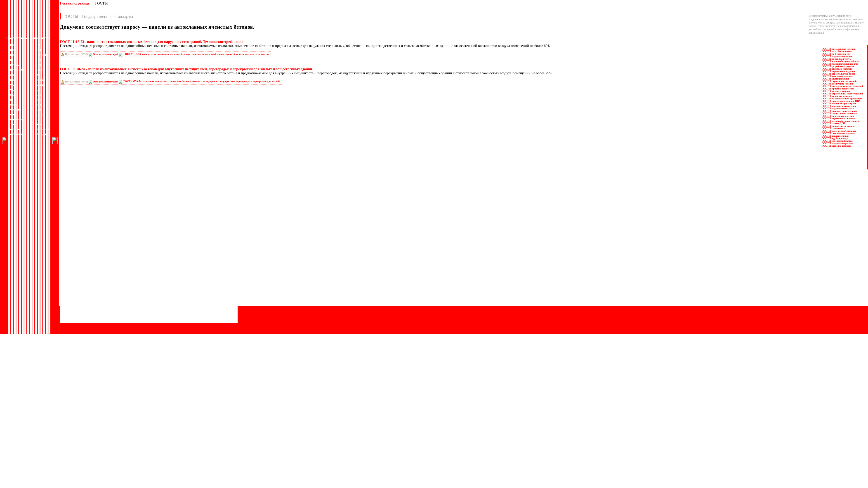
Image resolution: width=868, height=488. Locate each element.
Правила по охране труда (163, 256)
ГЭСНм (14, 65)
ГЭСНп (41, 65)
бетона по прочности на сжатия (251, 54)
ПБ (38, 90)
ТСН (39, 124)
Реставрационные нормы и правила (169, 270)
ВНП (39, 45)
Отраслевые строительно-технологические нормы (89, 314)
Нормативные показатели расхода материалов (87, 304)
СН (12, 114)
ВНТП (13, 50)
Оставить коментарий (105, 54)
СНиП (40, 114)
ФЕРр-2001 (43, 134)
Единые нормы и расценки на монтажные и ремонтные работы (96, 290)
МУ (39, 75)
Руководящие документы (163, 263)
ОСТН (14, 90)
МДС (13, 75)
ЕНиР (40, 70)
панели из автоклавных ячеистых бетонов (166, 54)
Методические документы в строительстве (85, 294)
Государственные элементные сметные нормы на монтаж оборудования (101, 280)
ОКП (13, 85)
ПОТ (13, 94)
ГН (12, 55)
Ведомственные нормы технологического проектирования (94, 263)
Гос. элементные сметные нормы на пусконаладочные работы (96, 283)
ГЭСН (40, 60)
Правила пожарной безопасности (167, 260)
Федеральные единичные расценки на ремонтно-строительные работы (188, 314)
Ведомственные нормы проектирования (83, 260)
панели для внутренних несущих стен (213, 81)
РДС (39, 99)
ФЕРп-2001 (16, 134)
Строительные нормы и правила (167, 287)
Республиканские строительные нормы (171, 273)
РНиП (13, 104)
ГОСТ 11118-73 (132, 54)
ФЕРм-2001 (43, 129)
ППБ (39, 94)
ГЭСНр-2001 (17, 70)
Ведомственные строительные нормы (82, 266)
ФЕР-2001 (15, 129)
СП (38, 119)
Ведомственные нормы (74, 256)
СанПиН (15, 109)
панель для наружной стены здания (212, 54)
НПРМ (41, 80)
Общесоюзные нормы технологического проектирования (93, 310)
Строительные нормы (161, 283)
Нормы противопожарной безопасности (83, 300)
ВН (12, 45)
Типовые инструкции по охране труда (170, 297)
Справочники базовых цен (164, 280)
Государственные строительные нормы (83, 273)
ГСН (13, 60)
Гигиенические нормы (73, 270)
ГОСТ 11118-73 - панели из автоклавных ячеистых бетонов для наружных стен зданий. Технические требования (151, 42)
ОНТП (40, 85)
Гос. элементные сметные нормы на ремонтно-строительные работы (99, 287)
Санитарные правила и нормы (166, 277)
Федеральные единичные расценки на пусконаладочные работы (184, 310)
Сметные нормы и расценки (165, 290)
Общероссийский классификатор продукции (86, 307)
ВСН (39, 50)
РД (11, 99)
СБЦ (39, 109)
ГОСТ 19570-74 (132, 81)
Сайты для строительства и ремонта (81, 320)
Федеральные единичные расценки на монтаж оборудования (183, 307)
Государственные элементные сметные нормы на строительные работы (101, 277)
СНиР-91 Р (16, 119)
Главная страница (75, 3)
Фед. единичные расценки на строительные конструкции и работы (186, 304)
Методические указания (74, 297)
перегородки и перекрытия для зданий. (258, 81)
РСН (39, 104)
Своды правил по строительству (167, 294)
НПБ (13, 80)
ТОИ (13, 124)
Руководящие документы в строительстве (172, 266)
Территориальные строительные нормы (171, 300)
